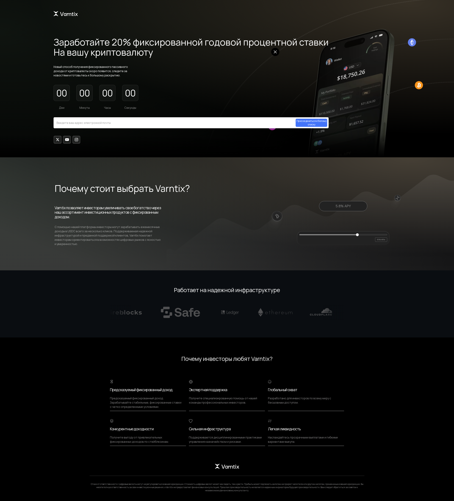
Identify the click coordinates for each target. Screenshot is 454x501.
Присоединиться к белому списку (311, 122)
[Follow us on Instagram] (76, 140)
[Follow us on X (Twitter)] (58, 140)
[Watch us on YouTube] (67, 140)
